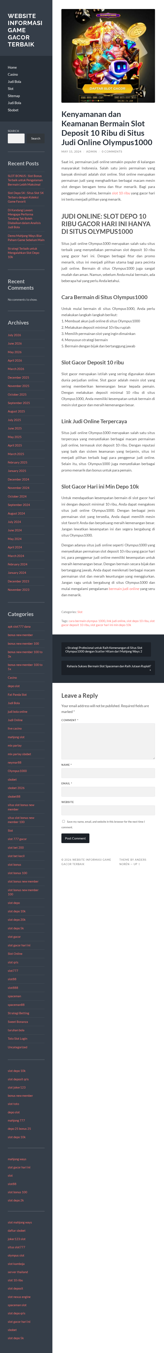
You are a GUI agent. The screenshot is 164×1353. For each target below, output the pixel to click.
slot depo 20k (17, 919)
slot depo (14, 903)
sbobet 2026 (16, 788)
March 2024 (16, 556)
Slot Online (15, 953)
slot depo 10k (17, 911)
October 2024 (17, 496)
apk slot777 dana (19, 626)
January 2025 (17, 470)
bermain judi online (124, 588)
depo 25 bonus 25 (19, 1128)
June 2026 (15, 343)
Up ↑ (137, 864)
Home (12, 67)
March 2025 (16, 454)
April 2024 (15, 547)
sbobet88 (14, 796)
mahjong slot (16, 737)
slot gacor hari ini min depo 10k (110, 625)
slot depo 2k (16, 1200)
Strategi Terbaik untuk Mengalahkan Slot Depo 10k (23, 253)
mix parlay (15, 745)
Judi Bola (14, 81)
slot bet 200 (16, 847)
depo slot (14, 686)
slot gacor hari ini (19, 945)
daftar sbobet (17, 1230)
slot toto (13, 1104)
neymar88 (14, 762)
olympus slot (16, 1255)
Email (66, 783)
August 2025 (16, 411)
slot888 (13, 987)
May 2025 (15, 437)
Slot (10, 88)
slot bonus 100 (17, 873)
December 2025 (18, 377)
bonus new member (20, 635)
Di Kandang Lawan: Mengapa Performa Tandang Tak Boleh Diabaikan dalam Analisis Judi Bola (24, 218)
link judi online (116, 621)
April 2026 (15, 360)
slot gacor (14, 936)
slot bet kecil (16, 856)
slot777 (13, 970)
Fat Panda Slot (17, 694)
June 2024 (15, 530)
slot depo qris (16, 1313)
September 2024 (19, 505)
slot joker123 (17, 1087)
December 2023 (18, 581)
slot (10, 1175)
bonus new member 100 (23, 643)
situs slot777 (16, 1247)
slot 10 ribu (15, 1280)
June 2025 (15, 428)
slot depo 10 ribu (138, 621)
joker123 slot (17, 1239)
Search (13, 131)
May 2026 (15, 352)
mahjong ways (17, 1159)
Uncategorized (17, 1047)
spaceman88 (16, 1004)
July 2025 (14, 420)
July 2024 (14, 522)
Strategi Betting (18, 1013)
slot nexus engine (19, 1297)
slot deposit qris (18, 1079)
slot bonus (14, 864)
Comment (69, 720)
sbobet (12, 779)
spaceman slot (17, 1305)
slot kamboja (16, 1264)
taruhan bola (16, 1030)
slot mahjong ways (20, 1222)
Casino (13, 74)
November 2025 (18, 386)
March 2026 (16, 369)
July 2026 (14, 335)
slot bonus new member (23, 881)
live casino (15, 728)
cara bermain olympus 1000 (87, 621)
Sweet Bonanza (18, 1021)
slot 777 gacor (17, 839)
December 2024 (18, 479)
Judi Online (15, 720)
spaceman (14, 996)
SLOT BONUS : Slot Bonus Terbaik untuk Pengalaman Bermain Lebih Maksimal (25, 180)
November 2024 (18, 488)
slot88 (12, 979)
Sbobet (13, 110)
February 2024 (17, 564)
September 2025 (19, 403)
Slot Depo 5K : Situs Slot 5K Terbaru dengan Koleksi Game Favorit (26, 197)
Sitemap (14, 96)
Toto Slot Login (17, 1038)
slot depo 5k (16, 928)
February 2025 (17, 462)
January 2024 (17, 572)
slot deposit (15, 1288)
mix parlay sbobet (19, 754)
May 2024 (15, 539)
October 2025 (17, 394)
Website (67, 802)
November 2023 (18, 589)
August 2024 (16, 513)
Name (66, 764)
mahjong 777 (16, 1120)
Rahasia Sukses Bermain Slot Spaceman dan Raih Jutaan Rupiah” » (109, 667)
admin (91, 151)
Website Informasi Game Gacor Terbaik (25, 30)
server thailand (18, 1272)
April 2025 (15, 445)
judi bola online (17, 711)
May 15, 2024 (71, 151)
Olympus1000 (17, 771)
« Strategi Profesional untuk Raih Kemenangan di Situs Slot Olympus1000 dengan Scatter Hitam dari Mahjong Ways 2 (103, 649)
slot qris (13, 962)
